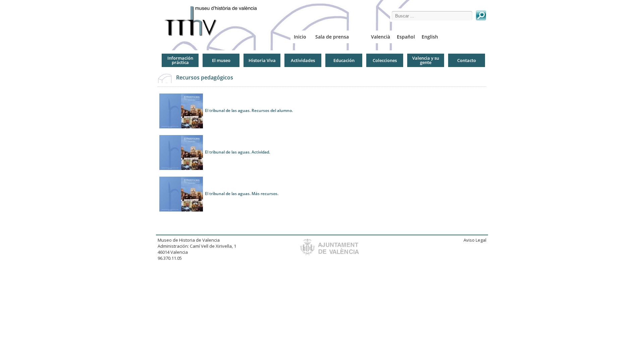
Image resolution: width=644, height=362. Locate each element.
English (430, 37)
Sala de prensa (332, 37)
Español (406, 37)
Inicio (300, 37)
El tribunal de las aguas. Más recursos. (241, 193)
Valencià (380, 37)
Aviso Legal (475, 240)
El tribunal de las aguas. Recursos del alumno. (249, 110)
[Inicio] (213, 21)
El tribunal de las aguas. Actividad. (237, 152)
